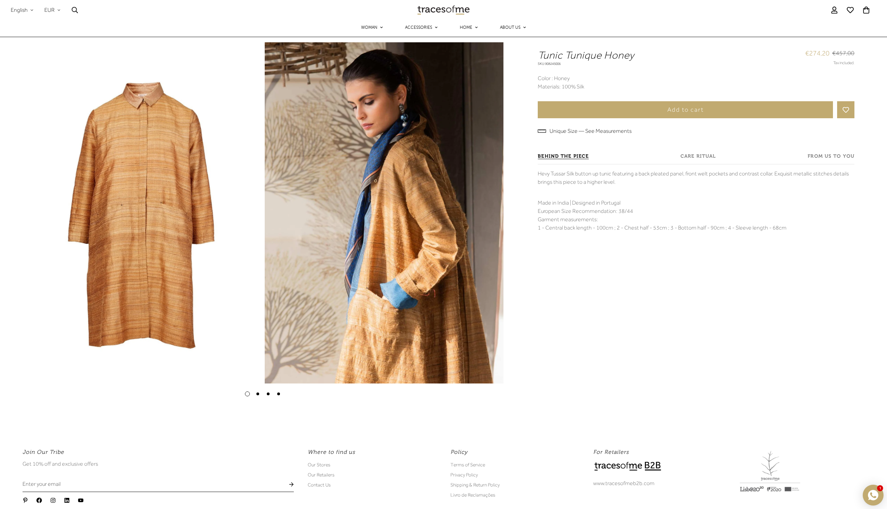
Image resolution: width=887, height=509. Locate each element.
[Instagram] (53, 500)
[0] (866, 10)
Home (466, 27)
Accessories (418, 27)
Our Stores (319, 464)
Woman (369, 27)
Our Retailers (321, 474)
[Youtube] (81, 500)
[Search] (75, 10)
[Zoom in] (246, 57)
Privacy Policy (464, 474)
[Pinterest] (25, 500)
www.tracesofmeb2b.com (624, 483)
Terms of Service (467, 464)
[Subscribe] (286, 484)
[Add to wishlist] (845, 109)
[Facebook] (39, 500)
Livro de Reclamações (472, 495)
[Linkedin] (67, 500)
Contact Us (319, 485)
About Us (510, 27)
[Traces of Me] (443, 10)
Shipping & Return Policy (475, 485)
